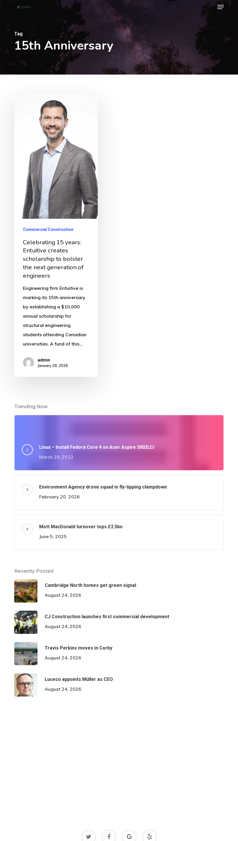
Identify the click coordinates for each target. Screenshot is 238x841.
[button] (220, 7)
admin (44, 360)
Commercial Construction (48, 229)
